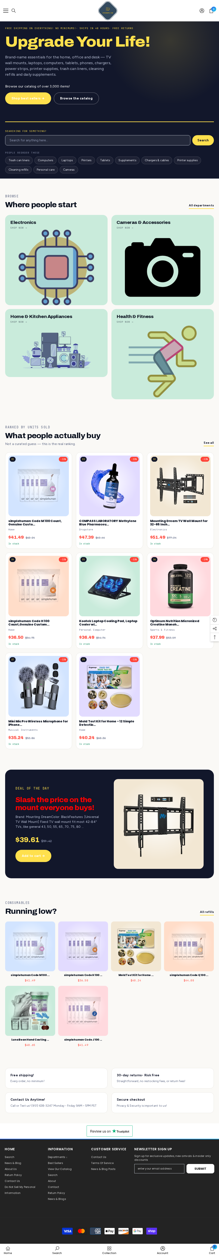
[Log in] (202, 10)
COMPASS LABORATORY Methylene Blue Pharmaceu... (107, 522)
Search (203, 140)
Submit (200, 1169)
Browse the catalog (76, 98)
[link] (57, 1250)
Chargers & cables (157, 160)
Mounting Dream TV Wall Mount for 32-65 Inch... (179, 522)
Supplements (127, 160)
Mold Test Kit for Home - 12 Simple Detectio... (106, 723)
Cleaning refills (18, 169)
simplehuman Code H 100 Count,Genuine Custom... (28, 622)
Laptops (67, 160)
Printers (86, 160)
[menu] (5, 10)
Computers (45, 160)
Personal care (46, 169)
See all (209, 443)
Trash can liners (19, 160)
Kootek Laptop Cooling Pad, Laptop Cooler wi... (108, 622)
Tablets (105, 160)
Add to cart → (33, 856)
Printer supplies (187, 160)
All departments (201, 205)
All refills (207, 912)
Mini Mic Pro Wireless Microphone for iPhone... (38, 723)
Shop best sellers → (28, 98)
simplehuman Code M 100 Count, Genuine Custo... (35, 522)
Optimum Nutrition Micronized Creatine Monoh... (174, 622)
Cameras (69, 169)
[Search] (13, 10)
